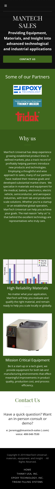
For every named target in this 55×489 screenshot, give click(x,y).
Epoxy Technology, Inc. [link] (27, 477)
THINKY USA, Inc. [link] (27, 473)
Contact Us (28, 59)
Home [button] (27, 469)
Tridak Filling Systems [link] (27, 481)
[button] (8, 5)
